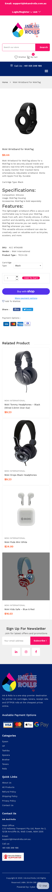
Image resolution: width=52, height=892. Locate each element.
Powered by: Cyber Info (28, 887)
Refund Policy (9, 792)
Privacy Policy (9, 801)
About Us (6, 782)
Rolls (4, 768)
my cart (34, 56)
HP (3, 746)
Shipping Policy (9, 796)
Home (5, 82)
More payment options (26, 298)
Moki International (14, 400)
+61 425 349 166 (33, 66)
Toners (5, 764)
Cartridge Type (6, 264)
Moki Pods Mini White (15, 542)
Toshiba (6, 750)
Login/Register (20, 12)
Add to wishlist (12, 301)
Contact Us (7, 805)
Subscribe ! (40, 640)
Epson (5, 741)
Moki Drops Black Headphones (20, 475)
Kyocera (6, 755)
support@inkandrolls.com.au (16, 839)
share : (5, 309)
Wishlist (22, 57)
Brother (6, 759)
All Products (8, 787)
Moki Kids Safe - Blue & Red (19, 609)
